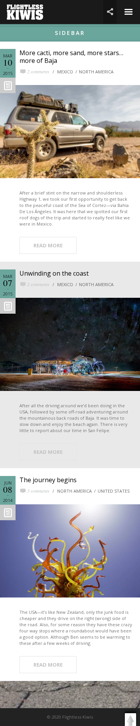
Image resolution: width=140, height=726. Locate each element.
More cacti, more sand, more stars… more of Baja (71, 57)
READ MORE (48, 245)
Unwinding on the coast (54, 273)
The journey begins (48, 480)
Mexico (65, 72)
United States (114, 491)
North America (96, 72)
